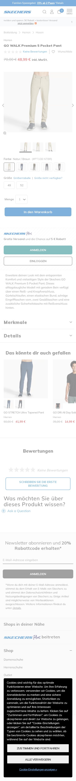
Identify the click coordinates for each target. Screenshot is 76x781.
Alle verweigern (38, 759)
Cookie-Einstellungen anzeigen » (38, 769)
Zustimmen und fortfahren (38, 748)
